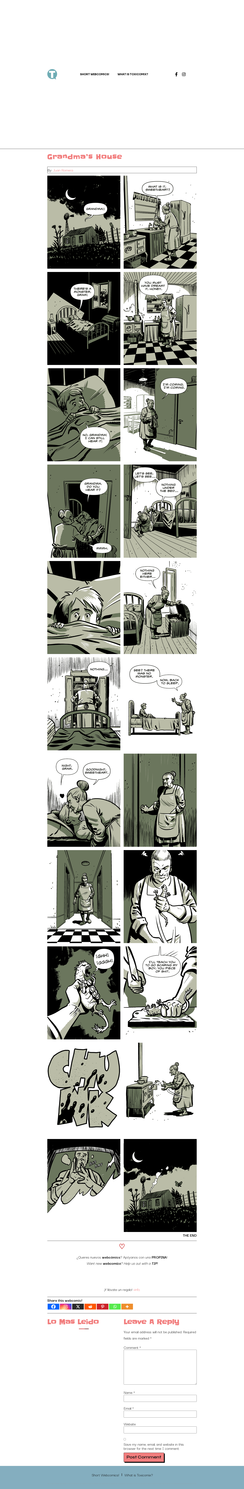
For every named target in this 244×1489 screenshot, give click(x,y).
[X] (78, 1307)
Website (130, 1424)
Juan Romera (63, 170)
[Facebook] (53, 1307)
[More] (127, 1307)
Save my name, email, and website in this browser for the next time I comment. (154, 1446)
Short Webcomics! (94, 74)
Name (129, 1392)
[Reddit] (90, 1307)
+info (136, 1289)
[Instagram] (184, 74)
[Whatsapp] (115, 1307)
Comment (132, 1347)
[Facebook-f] (176, 74)
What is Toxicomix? (133, 74)
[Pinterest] (102, 1307)
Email (129, 1408)
